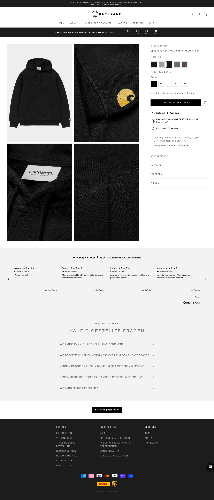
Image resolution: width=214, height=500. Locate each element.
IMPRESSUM (151, 443)
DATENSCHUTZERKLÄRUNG (115, 438)
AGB (102, 433)
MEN (61, 23)
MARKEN (122, 23)
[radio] (154, 64)
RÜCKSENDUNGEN (66, 451)
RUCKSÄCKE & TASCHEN (98, 23)
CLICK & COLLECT (66, 460)
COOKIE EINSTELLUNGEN (114, 456)
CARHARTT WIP (159, 46)
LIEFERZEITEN (64, 433)
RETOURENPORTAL (66, 456)
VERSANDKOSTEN (65, 438)
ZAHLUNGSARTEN (110, 451)
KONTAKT (150, 438)
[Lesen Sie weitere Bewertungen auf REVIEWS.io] (192, 303)
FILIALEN (138, 23)
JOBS (147, 433)
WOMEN (74, 23)
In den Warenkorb (175, 102)
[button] (9, 279)
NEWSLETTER (63, 465)
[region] (107, 279)
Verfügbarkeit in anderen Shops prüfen (172, 145)
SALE (152, 23)
